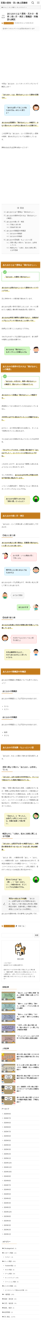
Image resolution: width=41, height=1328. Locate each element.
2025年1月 (7, 1158)
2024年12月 (8, 1163)
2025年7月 (7, 1131)
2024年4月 (7, 1198)
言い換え (9, 1317)
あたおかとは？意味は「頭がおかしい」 (21, 212)
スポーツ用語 (10, 1253)
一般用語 (9, 1294)
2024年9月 (7, 1176)
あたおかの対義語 (16, 236)
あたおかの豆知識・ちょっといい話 (19, 240)
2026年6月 (7, 1123)
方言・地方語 (10, 1303)
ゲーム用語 (10, 1273)
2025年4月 (7, 1145)
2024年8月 (7, 1180)
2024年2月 (7, 1207)
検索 (36, 935)
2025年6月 (7, 1136)
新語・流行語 (10, 1299)
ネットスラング (8, 23)
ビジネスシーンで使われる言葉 (16, 1290)
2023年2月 (7, 1230)
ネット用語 (10, 1261)
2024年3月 (7, 1203)
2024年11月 (8, 1167)
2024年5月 (7, 1194)
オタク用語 (9, 1269)
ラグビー (9, 1257)
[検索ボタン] (33, 3)
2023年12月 (8, 1212)
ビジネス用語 (10, 1286)
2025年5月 (7, 1140)
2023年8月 (7, 1216)
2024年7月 (7, 1185)
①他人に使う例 (15, 224)
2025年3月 (7, 1149)
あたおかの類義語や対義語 (16, 231)
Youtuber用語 (10, 1265)
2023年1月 (7, 1234)
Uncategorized (10, 1248)
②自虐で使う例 (15, 227)
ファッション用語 (11, 1281)
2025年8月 (7, 1127)
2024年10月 (8, 1172)
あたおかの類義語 (16, 233)
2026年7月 (7, 1118)
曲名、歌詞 (9, 1308)
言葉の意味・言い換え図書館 (14, 3)
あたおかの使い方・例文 (15, 222)
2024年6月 (7, 1189)
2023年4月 (7, 1221)
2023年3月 (7, 1225)
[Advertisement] (20, 55)
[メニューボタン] (38, 3)
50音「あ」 (21, 926)
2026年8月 (7, 1114)
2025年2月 (7, 1154)
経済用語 (8, 1312)
